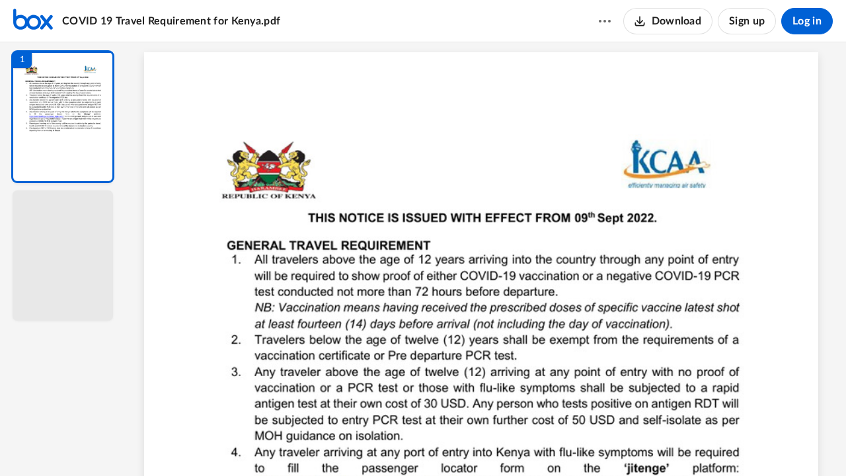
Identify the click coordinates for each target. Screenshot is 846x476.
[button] (62, 116)
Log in (807, 21)
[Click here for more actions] (605, 21)
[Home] (33, 21)
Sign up (747, 21)
